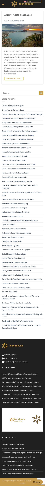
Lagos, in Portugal (8, 224)
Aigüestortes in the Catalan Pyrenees (15, 212)
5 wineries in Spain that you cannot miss (16, 233)
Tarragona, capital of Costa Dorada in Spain (18, 139)
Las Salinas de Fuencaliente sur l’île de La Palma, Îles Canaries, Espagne (21, 297)
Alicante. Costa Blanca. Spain (18, 14)
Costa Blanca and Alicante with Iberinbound (18, 135)
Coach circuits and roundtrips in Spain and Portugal (20, 402)
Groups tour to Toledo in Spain (13, 110)
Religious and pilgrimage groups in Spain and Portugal (21, 386)
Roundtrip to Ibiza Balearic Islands (14, 156)
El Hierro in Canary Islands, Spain (14, 160)
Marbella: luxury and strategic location (16, 152)
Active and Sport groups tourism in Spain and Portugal (21, 398)
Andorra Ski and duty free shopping (15, 204)
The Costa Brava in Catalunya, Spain (15, 173)
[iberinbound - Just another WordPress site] (22, 3)
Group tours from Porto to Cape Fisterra (17, 122)
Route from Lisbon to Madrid (12, 237)
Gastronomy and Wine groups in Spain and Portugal (20, 382)
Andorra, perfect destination (12, 216)
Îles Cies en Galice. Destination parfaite (16, 303)
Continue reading (14, 78)
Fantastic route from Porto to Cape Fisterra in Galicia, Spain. (22, 193)
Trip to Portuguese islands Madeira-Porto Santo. (20, 220)
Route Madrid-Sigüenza (10, 245)
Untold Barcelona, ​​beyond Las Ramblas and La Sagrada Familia (22, 315)
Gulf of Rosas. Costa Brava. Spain (14, 254)
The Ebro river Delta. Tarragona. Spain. (16, 287)
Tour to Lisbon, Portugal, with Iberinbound (17, 127)
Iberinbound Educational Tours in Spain (16, 148)
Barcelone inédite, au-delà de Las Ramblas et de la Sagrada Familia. (20, 308)
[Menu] (3, 3)
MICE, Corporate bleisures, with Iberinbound (18, 169)
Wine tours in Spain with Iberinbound (15, 143)
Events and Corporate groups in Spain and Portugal (20, 394)
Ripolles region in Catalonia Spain (14, 229)
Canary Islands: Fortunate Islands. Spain (16, 271)
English (28, 1)
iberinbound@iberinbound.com (15, 362)
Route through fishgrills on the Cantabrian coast (19, 131)
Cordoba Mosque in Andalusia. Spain (15, 283)
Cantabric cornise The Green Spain (15, 208)
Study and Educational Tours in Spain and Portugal (20, 374)
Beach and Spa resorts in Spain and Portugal (17, 390)
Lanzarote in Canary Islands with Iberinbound (18, 164)
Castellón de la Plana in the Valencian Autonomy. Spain (22, 279)
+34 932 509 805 (10, 355)
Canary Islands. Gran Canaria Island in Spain (18, 199)
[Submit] (41, 93)
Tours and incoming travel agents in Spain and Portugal (22, 114)
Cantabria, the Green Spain (12, 241)
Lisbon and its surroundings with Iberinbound (18, 118)
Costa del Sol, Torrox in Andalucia (14, 177)
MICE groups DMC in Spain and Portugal (16, 378)
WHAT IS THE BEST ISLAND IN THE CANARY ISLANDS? (20, 186)
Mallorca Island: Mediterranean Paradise (17, 181)
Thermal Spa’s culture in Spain (13, 106)
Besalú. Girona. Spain (9, 292)
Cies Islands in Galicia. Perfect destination (17, 321)
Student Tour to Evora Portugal (13, 258)
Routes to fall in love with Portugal (14, 262)
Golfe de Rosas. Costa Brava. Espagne (16, 250)
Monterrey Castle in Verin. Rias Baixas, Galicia (19, 266)
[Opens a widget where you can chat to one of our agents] (37, 482)
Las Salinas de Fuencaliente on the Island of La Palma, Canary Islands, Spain (21, 326)
